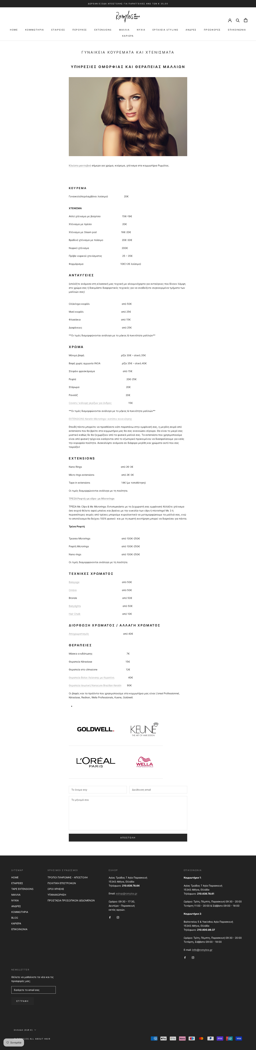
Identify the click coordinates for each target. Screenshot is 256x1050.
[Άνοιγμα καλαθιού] (245, 20)
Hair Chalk (74, 613)
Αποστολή (127, 837)
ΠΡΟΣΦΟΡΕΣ (212, 29)
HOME (14, 29)
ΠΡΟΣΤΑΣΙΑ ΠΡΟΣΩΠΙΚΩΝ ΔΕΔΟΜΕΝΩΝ (71, 900)
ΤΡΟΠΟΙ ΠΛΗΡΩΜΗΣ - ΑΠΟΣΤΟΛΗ (68, 877)
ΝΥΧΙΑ (141, 29)
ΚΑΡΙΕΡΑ (128, 36)
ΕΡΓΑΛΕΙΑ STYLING (165, 29)
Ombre (73, 590)
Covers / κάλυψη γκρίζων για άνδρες (90, 402)
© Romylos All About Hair (32, 1039)
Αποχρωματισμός (79, 633)
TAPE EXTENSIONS (22, 888)
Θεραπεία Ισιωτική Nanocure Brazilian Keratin (95, 685)
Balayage (74, 582)
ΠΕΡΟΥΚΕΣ (79, 29)
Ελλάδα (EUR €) (23, 1030)
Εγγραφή (22, 1001)
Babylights (75, 605)
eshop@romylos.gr (126, 893)
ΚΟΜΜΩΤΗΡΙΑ (34, 29)
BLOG (14, 917)
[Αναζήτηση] (238, 20)
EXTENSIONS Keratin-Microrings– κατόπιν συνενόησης (100, 418)
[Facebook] (110, 917)
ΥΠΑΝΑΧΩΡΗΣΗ (57, 894)
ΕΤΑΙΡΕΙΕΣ (58, 29)
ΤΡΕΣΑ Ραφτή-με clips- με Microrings (91, 498)
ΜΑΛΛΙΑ (124, 29)
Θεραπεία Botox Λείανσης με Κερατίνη (91, 677)
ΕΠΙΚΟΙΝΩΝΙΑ (237, 29)
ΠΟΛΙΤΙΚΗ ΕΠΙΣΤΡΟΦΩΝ (62, 883)
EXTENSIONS (103, 29)
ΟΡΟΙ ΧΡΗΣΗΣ (56, 888)
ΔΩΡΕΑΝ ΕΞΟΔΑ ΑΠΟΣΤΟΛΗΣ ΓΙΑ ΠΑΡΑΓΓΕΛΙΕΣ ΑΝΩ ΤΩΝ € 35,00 (128, 3)
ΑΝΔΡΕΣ (191, 29)
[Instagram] (118, 917)
